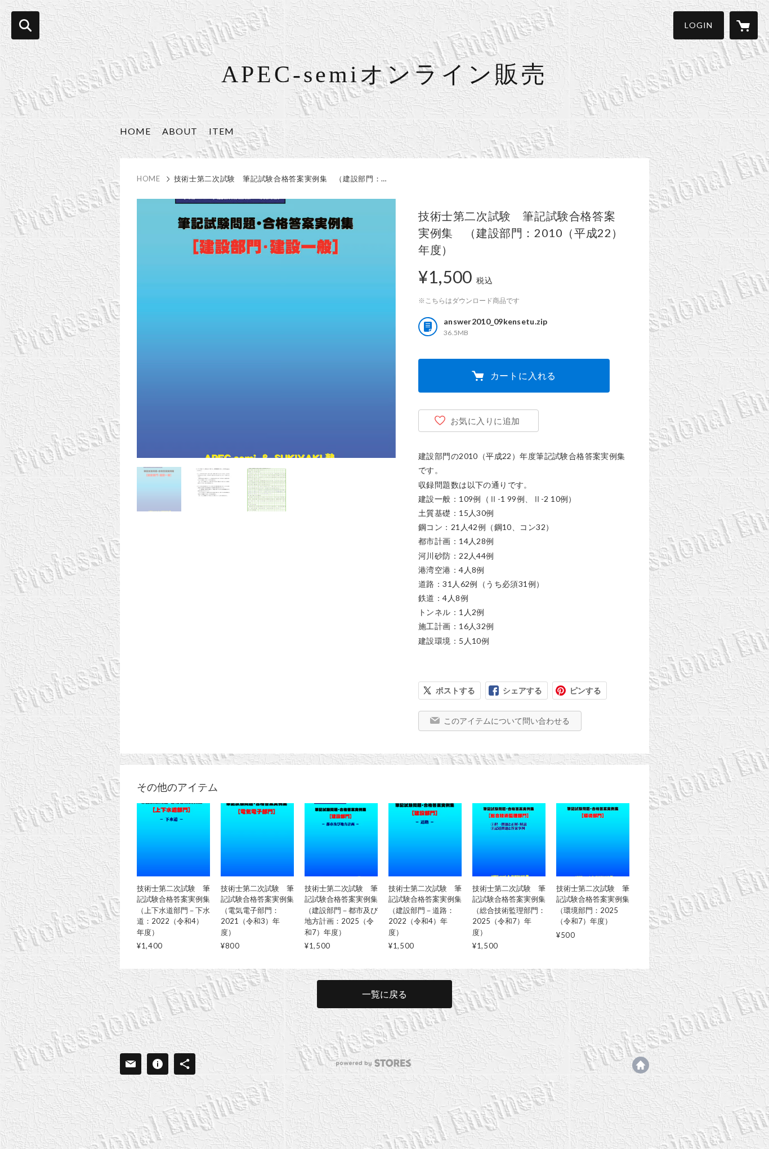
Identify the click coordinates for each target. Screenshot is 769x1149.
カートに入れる (523, 375)
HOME (135, 131)
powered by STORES (373, 1063)
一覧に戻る (384, 993)
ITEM (221, 131)
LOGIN (699, 25)
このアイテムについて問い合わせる (507, 720)
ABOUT (180, 131)
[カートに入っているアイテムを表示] (744, 25)
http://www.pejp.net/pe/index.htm (640, 1065)
